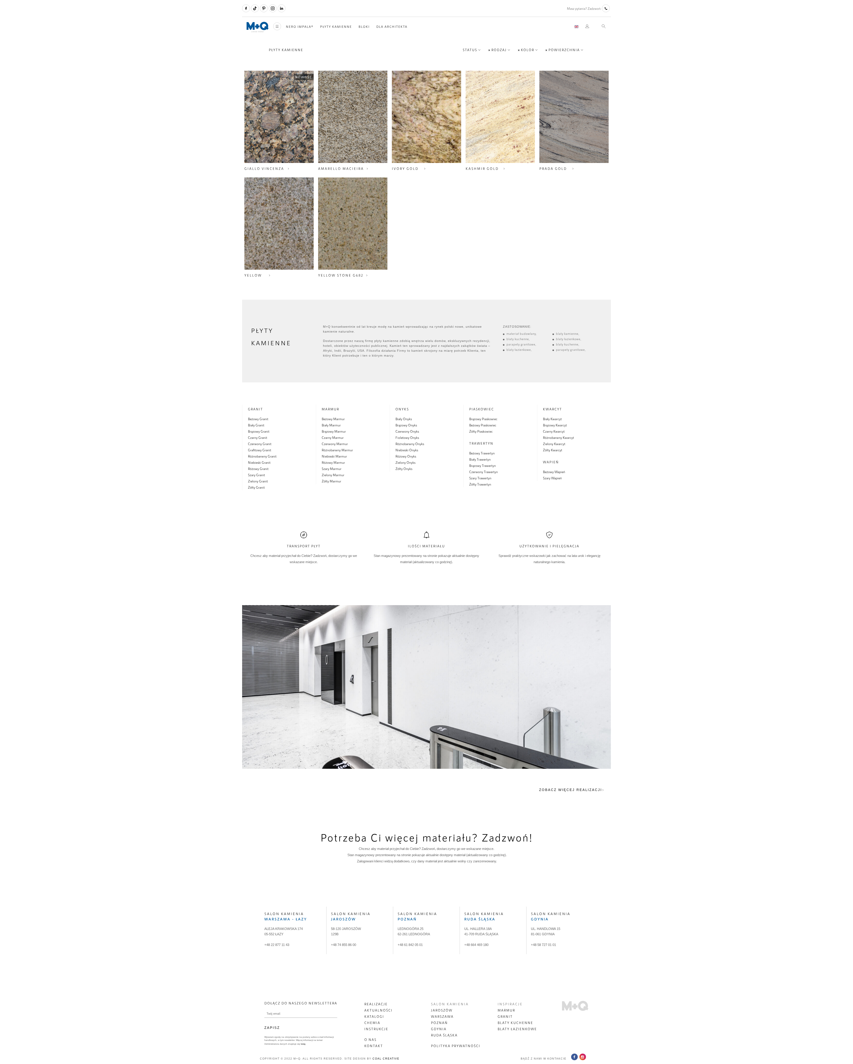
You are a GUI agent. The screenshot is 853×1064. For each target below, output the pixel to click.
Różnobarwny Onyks (409, 444)
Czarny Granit (257, 438)
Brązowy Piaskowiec (483, 419)
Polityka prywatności (455, 1046)
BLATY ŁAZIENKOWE (517, 1029)
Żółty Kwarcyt (552, 450)
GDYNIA (438, 1029)
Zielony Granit (258, 481)
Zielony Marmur (333, 475)
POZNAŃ (439, 1023)
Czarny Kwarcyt (554, 431)
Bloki (364, 26)
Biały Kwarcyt (552, 419)
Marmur (330, 409)
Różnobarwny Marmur (337, 450)
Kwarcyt (552, 409)
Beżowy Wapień (554, 472)
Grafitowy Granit (259, 450)
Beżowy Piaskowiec (482, 425)
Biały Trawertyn (480, 459)
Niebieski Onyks (406, 450)
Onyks (402, 409)
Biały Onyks (403, 419)
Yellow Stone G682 (340, 275)
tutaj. (303, 1044)
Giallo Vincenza (264, 169)
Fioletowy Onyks (407, 438)
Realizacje (376, 1004)
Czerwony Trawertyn (483, 472)
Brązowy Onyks (406, 425)
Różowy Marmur (333, 462)
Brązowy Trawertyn (482, 466)
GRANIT (505, 1016)
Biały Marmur (331, 425)
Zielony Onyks (405, 462)
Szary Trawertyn (480, 478)
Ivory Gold (405, 169)
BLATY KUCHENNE (515, 1023)
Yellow (253, 275)
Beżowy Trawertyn (482, 453)
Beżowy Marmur (333, 419)
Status (470, 50)
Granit (255, 409)
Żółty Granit (256, 487)
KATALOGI (374, 1016)
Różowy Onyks (405, 456)
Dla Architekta (391, 26)
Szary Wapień (552, 478)
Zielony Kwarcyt (554, 444)
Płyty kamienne (336, 26)
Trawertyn (481, 443)
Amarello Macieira (341, 169)
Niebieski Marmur (334, 456)
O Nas (370, 1040)
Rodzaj (499, 50)
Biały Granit (256, 425)
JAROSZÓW (441, 1010)
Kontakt (373, 1046)
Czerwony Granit (259, 444)
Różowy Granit (258, 469)
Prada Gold (553, 169)
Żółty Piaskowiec (481, 431)
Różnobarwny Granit (262, 456)
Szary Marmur (331, 469)
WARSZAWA (442, 1016)
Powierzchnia (564, 50)
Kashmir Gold (482, 169)
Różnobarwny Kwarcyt (558, 438)
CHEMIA (372, 1023)
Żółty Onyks (403, 469)
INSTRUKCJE (376, 1029)
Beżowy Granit (258, 419)
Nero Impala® (299, 26)
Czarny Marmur (333, 438)
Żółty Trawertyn (480, 484)
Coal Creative (386, 1058)
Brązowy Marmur (334, 431)
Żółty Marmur (331, 481)
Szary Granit (256, 475)
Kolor (527, 50)
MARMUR (506, 1010)
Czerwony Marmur (335, 444)
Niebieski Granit (259, 462)
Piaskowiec (481, 409)
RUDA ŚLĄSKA (444, 1035)
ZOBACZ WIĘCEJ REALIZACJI (570, 790)
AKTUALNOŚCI (378, 1010)
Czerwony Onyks (407, 431)
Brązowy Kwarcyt (555, 425)
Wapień (551, 462)
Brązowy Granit (258, 431)
